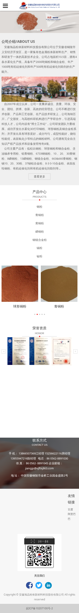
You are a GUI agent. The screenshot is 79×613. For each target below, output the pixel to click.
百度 (70, 509)
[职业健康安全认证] (17, 351)
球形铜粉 (19, 306)
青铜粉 (59, 306)
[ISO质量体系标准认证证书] (39, 351)
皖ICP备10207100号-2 (39, 608)
